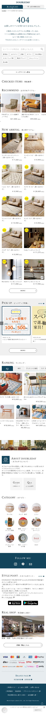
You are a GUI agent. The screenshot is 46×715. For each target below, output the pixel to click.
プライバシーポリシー (30, 691)
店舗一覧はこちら (23, 645)
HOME (4, 11)
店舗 (22, 54)
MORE (23, 291)
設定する (38, 710)
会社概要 (31, 695)
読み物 (5, 62)
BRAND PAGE (22, 675)
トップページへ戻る (23, 72)
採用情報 (27, 679)
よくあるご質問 (23, 687)
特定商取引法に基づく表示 (16, 695)
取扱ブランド (21, 58)
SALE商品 (38, 54)
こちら (10, 597)
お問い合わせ (34, 687)
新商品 (5, 54)
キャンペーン (33, 58)
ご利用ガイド (11, 687)
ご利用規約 (9, 691)
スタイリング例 (8, 58)
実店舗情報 (17, 679)
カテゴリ (14, 54)
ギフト (29, 54)
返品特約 (18, 691)
